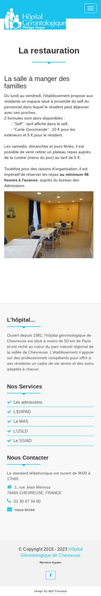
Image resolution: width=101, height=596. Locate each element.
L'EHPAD (22, 411)
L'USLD (20, 431)
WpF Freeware (57, 591)
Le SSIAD (22, 440)
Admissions (14, 185)
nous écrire (25, 509)
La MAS (20, 421)
